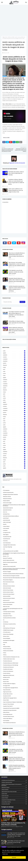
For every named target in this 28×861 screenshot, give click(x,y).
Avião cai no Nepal (7, 522)
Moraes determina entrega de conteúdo (11, 575)
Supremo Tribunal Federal (8, 704)
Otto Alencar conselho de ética (9, 624)
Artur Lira (5, 512)
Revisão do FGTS (6, 677)
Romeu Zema (5, 679)
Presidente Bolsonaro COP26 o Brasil (10, 663)
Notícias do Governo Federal (9, 598)
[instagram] (23, 242)
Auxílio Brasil (6, 518)
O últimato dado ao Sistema (9, 611)
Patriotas (5, 642)
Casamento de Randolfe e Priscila (14, 799)
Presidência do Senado (8, 669)
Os (3, 619)
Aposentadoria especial (8, 507)
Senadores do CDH (7, 695)
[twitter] (14, 242)
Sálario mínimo (6, 712)
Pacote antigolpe (6, 638)
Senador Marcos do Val (7, 693)
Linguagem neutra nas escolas (9, 544)
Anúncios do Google (7, 502)
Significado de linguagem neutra (10, 698)
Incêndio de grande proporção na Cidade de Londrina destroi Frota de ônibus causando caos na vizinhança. (17, 288)
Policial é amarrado (7, 648)
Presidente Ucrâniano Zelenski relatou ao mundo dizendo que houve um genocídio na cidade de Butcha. (16, 182)
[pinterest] (19, 242)
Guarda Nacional (6, 538)
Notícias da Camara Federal (8, 594)
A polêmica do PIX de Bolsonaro (14, 780)
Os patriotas (5, 621)
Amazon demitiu (6, 500)
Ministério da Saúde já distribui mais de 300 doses (13, 573)
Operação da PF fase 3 (7, 615)
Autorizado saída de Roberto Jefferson (11, 516)
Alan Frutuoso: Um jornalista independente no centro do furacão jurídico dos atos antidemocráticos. (17, 264)
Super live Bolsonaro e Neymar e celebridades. (12, 702)
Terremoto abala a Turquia (8, 716)
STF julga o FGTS (6, 685)
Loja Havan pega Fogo (7, 546)
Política (4, 654)
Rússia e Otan (6, 681)
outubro (14, 357)
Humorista (5, 540)
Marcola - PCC (6, 556)
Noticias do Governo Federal (9, 585)
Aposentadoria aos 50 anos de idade (14, 791)
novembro (14, 359)
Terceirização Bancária (7, 714)
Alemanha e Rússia (7, 496)
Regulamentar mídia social (8, 675)
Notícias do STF (6, 600)
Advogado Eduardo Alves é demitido (10, 494)
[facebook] (5, 242)
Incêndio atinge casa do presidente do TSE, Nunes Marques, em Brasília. (13, 824)
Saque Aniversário (7, 689)
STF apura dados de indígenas (9, 683)
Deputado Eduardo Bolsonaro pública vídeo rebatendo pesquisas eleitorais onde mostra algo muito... (17, 280)
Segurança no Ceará (7, 691)
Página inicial (4, 37)
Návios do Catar (6, 606)
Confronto (5, 530)
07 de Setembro (6, 490)
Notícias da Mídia (11, 37)
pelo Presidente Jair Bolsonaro (9, 722)
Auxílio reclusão (6, 520)
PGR (4, 626)
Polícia (4, 652)
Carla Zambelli (6, 528)
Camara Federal (6, 526)
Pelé (4, 644)
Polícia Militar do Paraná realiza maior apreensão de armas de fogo (17, 322)
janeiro (14, 363)
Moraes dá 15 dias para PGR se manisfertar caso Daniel (14, 577)
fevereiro (14, 365)
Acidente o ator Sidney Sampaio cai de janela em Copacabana (14, 785)
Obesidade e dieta (7, 613)
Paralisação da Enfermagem (8, 640)
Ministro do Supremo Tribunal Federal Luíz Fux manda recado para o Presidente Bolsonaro (14, 569)
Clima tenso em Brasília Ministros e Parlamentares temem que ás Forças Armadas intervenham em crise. (17, 255)
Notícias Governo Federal (8, 592)
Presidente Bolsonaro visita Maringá (10, 665)
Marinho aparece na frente (8, 560)
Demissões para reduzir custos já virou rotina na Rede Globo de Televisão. (16, 173)
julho (14, 350)
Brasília (4, 524)
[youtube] (9, 242)
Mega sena (5, 564)
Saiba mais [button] (5, 853)
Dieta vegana (5, 534)
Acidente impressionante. (8, 492)
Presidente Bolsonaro (7, 661)
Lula (4, 548)
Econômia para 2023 (7, 536)
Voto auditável (6, 720)
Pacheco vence (6, 636)
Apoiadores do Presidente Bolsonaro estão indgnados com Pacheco (14, 505)
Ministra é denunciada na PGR (9, 566)
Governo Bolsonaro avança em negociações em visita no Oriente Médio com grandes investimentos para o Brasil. (16, 330)
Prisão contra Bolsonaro (8, 671)
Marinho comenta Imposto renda (10, 562)
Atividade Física (6, 514)
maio (14, 371)
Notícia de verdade (7, 588)
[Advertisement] (14, 19)
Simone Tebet (6, 700)
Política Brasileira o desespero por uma (11, 656)
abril (14, 369)
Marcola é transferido (7, 558)
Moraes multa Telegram (8, 579)
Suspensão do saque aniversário (9, 710)
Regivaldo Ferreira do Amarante (17, 163)
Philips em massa (6, 646)
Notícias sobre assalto (7, 604)
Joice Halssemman (7, 542)
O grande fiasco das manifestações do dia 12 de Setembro (12, 609)
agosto (14, 352)
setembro (14, 354)
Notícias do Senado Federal (8, 602)
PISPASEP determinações (8, 630)
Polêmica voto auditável (8, 650)
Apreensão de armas (7, 509)
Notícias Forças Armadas (8, 590)
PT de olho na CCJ (6, 632)
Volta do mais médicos (7, 718)
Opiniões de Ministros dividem (9, 617)
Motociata (5, 583)
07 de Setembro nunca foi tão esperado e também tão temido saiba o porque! (16, 272)
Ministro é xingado (7, 571)
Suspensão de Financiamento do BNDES (11, 708)
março (14, 367)
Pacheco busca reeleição (8, 634)
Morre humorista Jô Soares (8, 581)
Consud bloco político (14, 801)
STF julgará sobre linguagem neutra (10, 687)
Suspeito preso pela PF (8, 706)
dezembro (14, 361)
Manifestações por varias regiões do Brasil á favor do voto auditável (14, 554)
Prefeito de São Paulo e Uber (9, 658)
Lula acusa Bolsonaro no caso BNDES (10, 551)
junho (14, 373)
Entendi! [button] (14, 857)
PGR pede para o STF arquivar (9, 628)
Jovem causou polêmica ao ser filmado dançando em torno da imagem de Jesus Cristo (15, 190)
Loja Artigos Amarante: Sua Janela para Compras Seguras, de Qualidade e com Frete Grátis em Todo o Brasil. (16, 314)
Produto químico (6, 673)
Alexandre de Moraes (7, 498)
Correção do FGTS (6, 532)
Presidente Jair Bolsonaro (8, 667)
